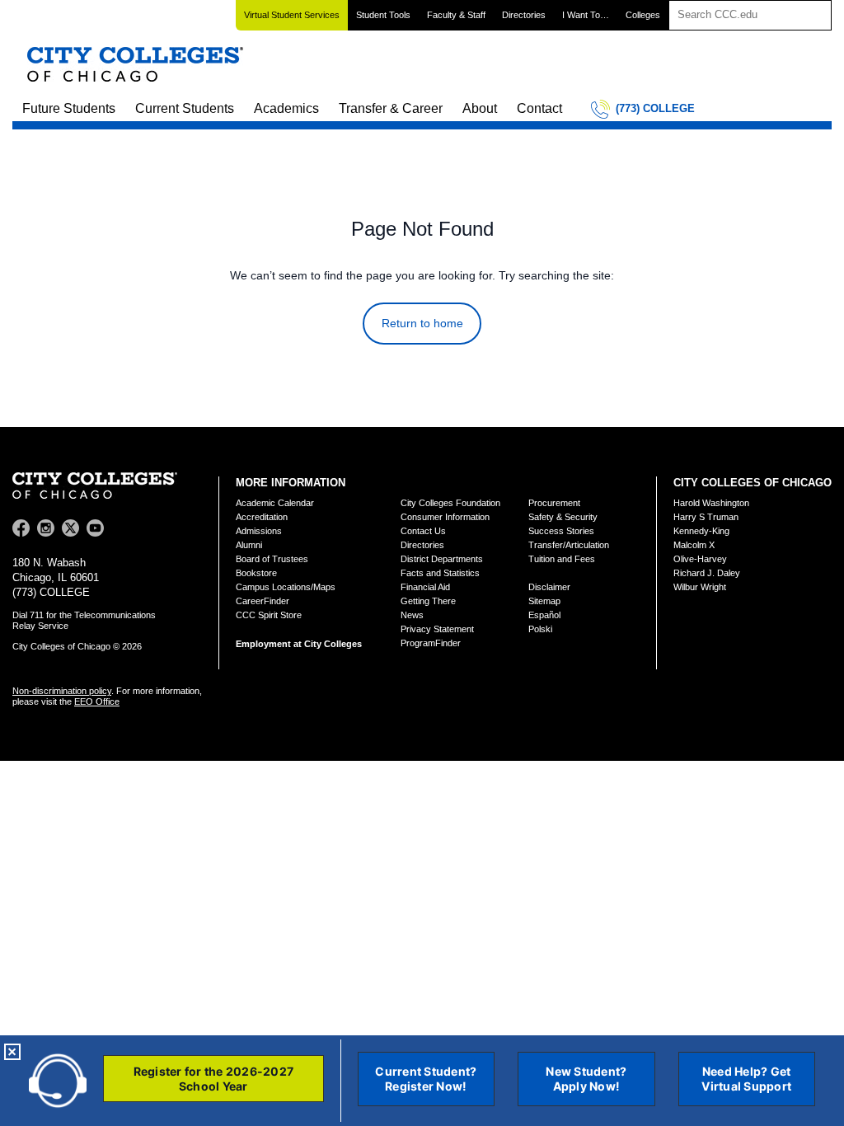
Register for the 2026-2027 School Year (214, 1078)
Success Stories (561, 531)
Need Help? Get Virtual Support (746, 1078)
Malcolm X (694, 545)
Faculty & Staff (456, 15)
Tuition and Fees (561, 559)
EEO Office (97, 701)
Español (544, 615)
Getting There (428, 601)
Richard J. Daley (706, 573)
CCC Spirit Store (269, 615)
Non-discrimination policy (61, 691)
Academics (286, 108)
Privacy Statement (437, 629)
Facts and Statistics (440, 573)
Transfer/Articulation (568, 545)
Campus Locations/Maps (285, 587)
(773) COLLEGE (655, 108)
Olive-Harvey (700, 559)
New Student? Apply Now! (586, 1078)
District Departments (442, 559)
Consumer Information (445, 517)
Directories (524, 15)
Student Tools (383, 15)
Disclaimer (549, 587)
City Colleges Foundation (450, 503)
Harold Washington (711, 503)
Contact (539, 108)
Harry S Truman (705, 517)
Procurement (554, 503)
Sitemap (544, 601)
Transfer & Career (391, 108)
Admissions (259, 531)
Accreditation (262, 517)
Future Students (68, 108)
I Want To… (585, 15)
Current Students (184, 108)
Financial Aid (425, 587)
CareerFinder (262, 601)
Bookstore (256, 573)
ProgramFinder (431, 643)
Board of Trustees (272, 559)
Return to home (422, 323)
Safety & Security (563, 517)
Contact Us (423, 531)
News (412, 615)
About (479, 108)
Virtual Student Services (292, 15)
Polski (540, 629)
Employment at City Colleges (299, 644)
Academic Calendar (275, 503)
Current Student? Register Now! (425, 1078)
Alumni (249, 545)
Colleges (643, 15)
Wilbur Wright (699, 587)
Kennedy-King (701, 531)
